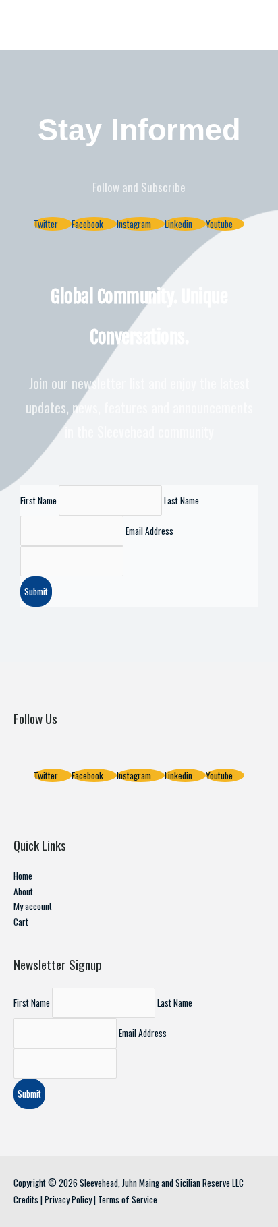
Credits (25, 1199)
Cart (20, 921)
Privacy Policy (68, 1199)
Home (22, 875)
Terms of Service (127, 1199)
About (23, 891)
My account (32, 906)
